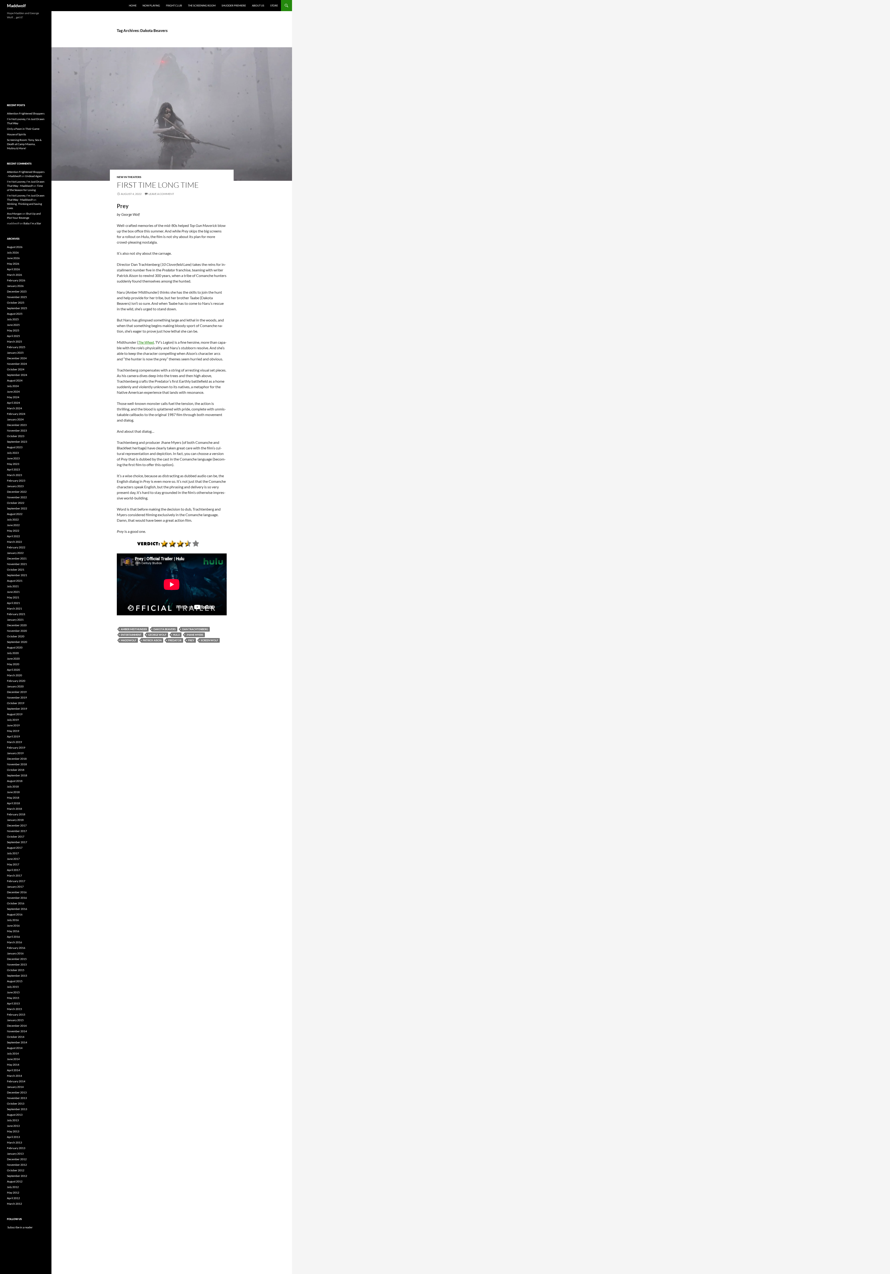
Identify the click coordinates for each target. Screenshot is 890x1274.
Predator (174, 640)
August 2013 (14, 1114)
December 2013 (17, 1092)
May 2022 (13, 530)
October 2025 (15, 302)
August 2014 (14, 1048)
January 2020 (15, 686)
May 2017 (13, 864)
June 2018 (13, 792)
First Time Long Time (158, 185)
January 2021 (15, 619)
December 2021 (17, 558)
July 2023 (13, 452)
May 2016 (13, 931)
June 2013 (13, 1126)
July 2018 (13, 786)
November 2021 (17, 564)
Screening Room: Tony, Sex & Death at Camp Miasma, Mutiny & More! (24, 144)
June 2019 (13, 725)
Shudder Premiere (234, 5)
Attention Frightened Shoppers (25, 113)
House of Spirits (16, 134)
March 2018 (14, 808)
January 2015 (15, 1020)
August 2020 (14, 647)
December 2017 (17, 825)
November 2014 (17, 1031)
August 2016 (14, 914)
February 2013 (16, 1148)
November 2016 (17, 897)
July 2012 (13, 1187)
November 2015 (17, 964)
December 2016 (17, 892)
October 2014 (15, 1037)
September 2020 (17, 642)
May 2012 (13, 1192)
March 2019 (14, 742)
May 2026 (13, 263)
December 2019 (17, 692)
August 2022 (14, 514)
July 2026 (13, 252)
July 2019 (13, 719)
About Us (258, 5)
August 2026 (14, 247)
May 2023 (13, 464)
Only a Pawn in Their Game (23, 128)
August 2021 (14, 580)
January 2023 (15, 486)
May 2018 (13, 797)
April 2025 (13, 336)
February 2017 (16, 881)
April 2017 (13, 870)
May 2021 (13, 597)
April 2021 (13, 603)
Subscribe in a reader (20, 1227)
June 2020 (13, 658)
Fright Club (174, 5)
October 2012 (15, 1170)
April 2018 (13, 803)
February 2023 (16, 480)
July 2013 (13, 1120)
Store (274, 5)
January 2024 (15, 419)
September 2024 (17, 375)
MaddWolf (128, 640)
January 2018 (15, 820)
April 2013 (13, 1137)
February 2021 (16, 614)
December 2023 (17, 425)
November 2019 (17, 697)
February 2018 (16, 814)
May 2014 (13, 1064)
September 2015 (17, 975)
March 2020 (14, 675)
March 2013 (14, 1142)
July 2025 (13, 319)
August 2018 (14, 781)
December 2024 (17, 358)
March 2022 (14, 541)
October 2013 (15, 1103)
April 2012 (13, 1198)
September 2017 (17, 842)
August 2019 (14, 714)
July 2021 (13, 586)
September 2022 (17, 508)
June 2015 (13, 992)
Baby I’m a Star (32, 223)
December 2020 (17, 625)
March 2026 (14, 274)
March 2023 (14, 475)
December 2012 (17, 1159)
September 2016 (17, 909)
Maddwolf (16, 5)
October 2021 (15, 569)
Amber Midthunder (134, 629)
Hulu (176, 634)
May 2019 (13, 731)
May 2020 (13, 664)
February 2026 (16, 280)
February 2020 (16, 681)
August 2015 (14, 981)
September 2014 (17, 1042)
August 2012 (14, 1181)
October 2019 (15, 703)
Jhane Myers (194, 634)
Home (133, 5)
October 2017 (15, 836)
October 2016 (15, 903)
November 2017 (17, 831)
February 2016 (16, 948)
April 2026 (13, 269)
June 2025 (13, 325)
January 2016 (15, 953)
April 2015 (13, 1003)
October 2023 (15, 436)
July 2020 (13, 653)
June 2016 (13, 925)
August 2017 (14, 847)
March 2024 (14, 408)
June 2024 (13, 391)
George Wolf (157, 634)
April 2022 (13, 536)
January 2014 (15, 1087)
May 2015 (13, 998)
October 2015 (15, 970)
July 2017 (13, 853)
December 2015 (17, 959)
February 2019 (16, 747)
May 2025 (13, 330)
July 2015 (13, 986)
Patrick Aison (152, 640)
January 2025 (15, 352)
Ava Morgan (14, 213)
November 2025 (17, 297)
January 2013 (15, 1153)
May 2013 (13, 1131)
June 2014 (13, 1059)
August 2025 (14, 313)
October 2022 (15, 503)
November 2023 (17, 430)
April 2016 (13, 936)
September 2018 (17, 775)
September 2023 (17, 441)
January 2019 (15, 753)
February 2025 (16, 347)
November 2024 (17, 363)
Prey (191, 640)
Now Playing (151, 5)
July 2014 (13, 1053)
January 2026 (15, 286)
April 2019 (13, 736)
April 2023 (13, 469)
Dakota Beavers (164, 629)
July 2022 (13, 519)
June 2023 (13, 458)
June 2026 (13, 258)
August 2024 (14, 380)
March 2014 (14, 1075)
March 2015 (14, 1009)
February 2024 (16, 414)
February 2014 (16, 1081)
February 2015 (16, 1014)
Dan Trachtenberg (195, 629)
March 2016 (14, 942)
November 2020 (17, 630)
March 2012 (14, 1203)
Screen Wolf (209, 640)
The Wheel (146, 342)
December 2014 (17, 1025)
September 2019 (17, 708)
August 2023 (14, 447)
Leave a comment (161, 194)
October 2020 (15, 636)
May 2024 (13, 397)
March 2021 (14, 608)
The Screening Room (202, 5)
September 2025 (17, 308)
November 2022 (17, 497)
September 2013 (17, 1109)
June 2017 (13, 859)
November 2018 (17, 764)
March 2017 (14, 875)
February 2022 (16, 547)
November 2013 (17, 1098)
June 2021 (13, 592)
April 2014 (13, 1070)
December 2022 (17, 491)
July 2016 (13, 920)
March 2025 (14, 341)
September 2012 (17, 1176)
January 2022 (15, 553)
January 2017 (15, 886)
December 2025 (17, 291)
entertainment (131, 634)
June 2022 (13, 525)
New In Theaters (129, 177)
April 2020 (13, 669)
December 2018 (17, 758)
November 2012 (17, 1164)
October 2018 (15, 770)
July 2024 (13, 386)
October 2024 (15, 369)
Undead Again (33, 176)
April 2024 (13, 402)
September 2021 (17, 575)
